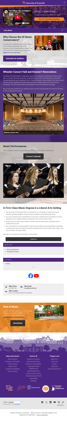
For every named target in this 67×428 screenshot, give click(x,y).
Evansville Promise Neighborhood (33, 367)
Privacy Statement (42, 415)
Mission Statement (13, 249)
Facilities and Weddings (12, 369)
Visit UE (54, 364)
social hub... (60, 405)
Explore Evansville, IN (54, 369)
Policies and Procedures (33, 373)
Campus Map (33, 378)
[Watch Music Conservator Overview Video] (49, 43)
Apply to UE (54, 359)
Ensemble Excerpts (13, 251)
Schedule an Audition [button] (15, 58)
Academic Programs (33, 359)
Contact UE (54, 366)
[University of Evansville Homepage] (33, 2)
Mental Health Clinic (33, 371)
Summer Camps (13, 371)
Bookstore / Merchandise (33, 364)
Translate (17, 404)
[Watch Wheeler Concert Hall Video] (49, 312)
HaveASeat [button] (17, 323)
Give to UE (54, 361)
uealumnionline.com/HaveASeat (13, 317)
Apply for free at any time (11, 52)
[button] (64, 2)
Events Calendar (13, 364)
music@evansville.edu (30, 288)
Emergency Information (12, 361)
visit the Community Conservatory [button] (49, 19)
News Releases (12, 359)
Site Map (33, 381)
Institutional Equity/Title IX (33, 376)
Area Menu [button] (8, 30)
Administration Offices (33, 361)
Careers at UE (12, 366)
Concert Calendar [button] (33, 156)
